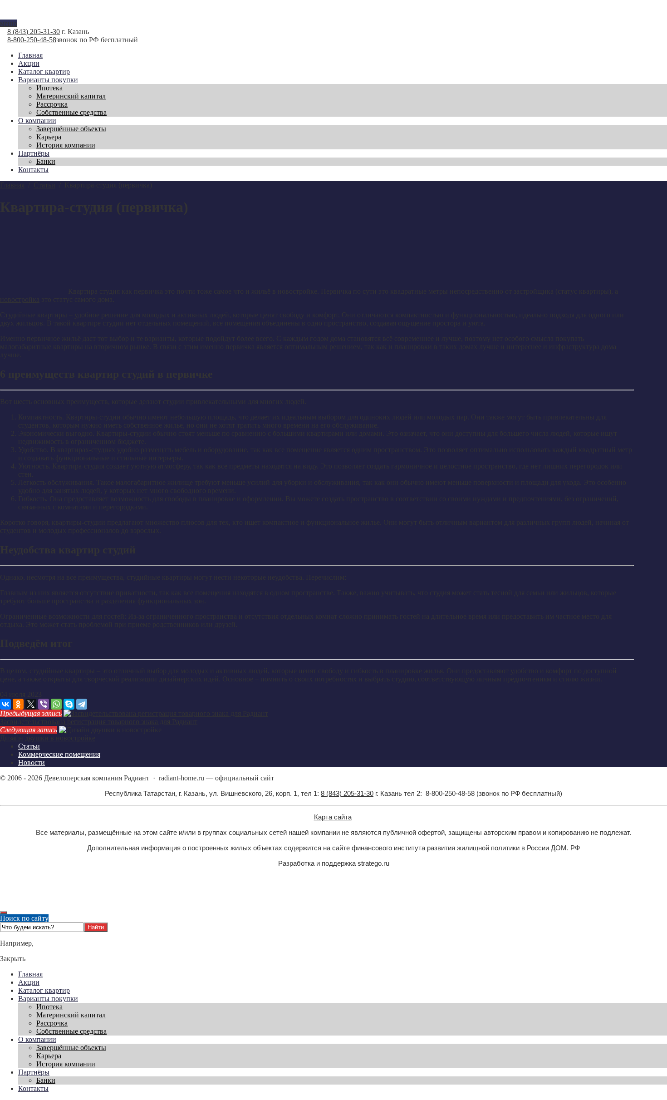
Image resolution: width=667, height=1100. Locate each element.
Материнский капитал (71, 1015)
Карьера (48, 1056)
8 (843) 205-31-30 (33, 31)
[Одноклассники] (18, 704)
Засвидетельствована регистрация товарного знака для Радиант (98, 721)
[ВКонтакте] (5, 704)
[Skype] (69, 704)
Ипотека (49, 1007)
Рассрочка (52, 1023)
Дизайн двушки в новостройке (47, 738)
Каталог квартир (44, 990)
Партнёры (33, 1072)
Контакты (33, 1088)
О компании (37, 1039)
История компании (65, 1064)
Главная (30, 974)
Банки (45, 1080)
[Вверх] (3, 912)
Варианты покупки (48, 998)
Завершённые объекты (71, 1047)
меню (8, 23)
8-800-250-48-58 (31, 40)
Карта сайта (333, 817)
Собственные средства (71, 1031)
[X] (30, 704)
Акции (28, 982)
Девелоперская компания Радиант (333, 15)
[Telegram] (81, 704)
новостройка (19, 299)
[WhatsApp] (56, 704)
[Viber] (43, 704)
